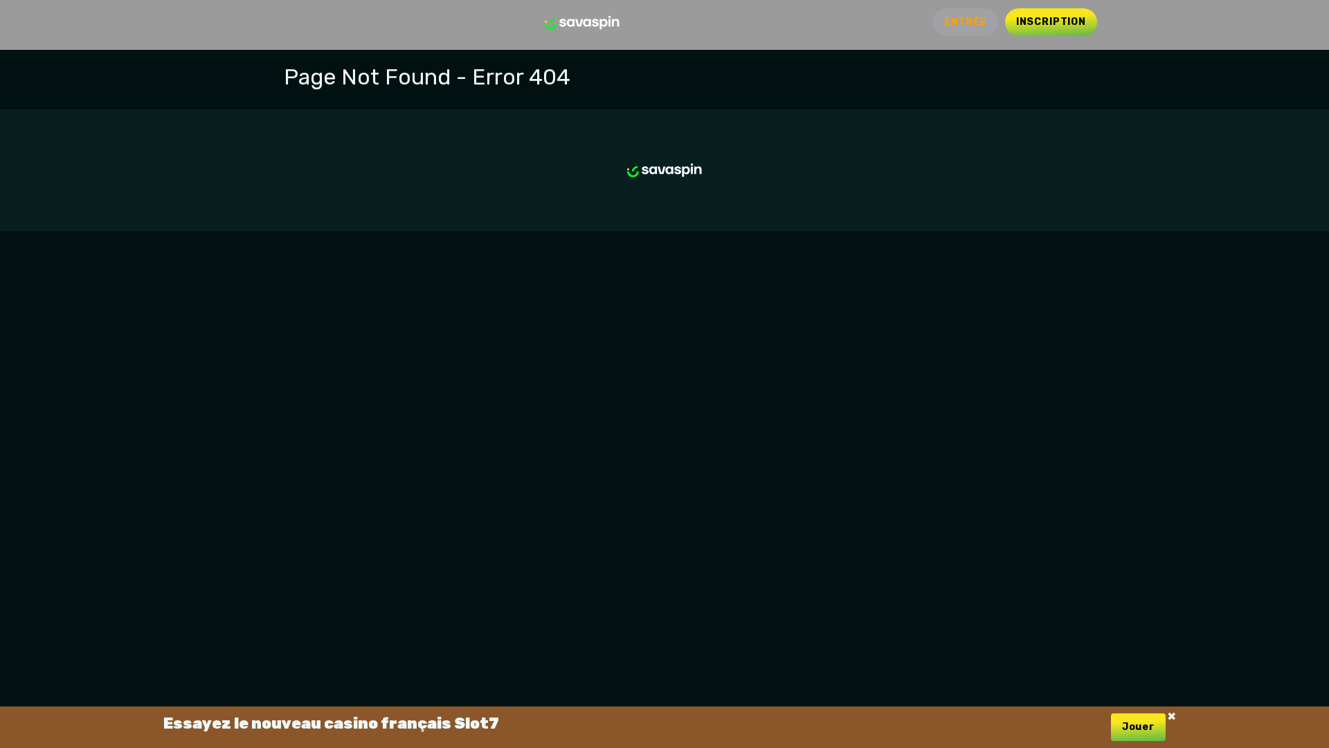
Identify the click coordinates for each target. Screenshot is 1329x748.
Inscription (1051, 22)
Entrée (965, 22)
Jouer (1138, 727)
